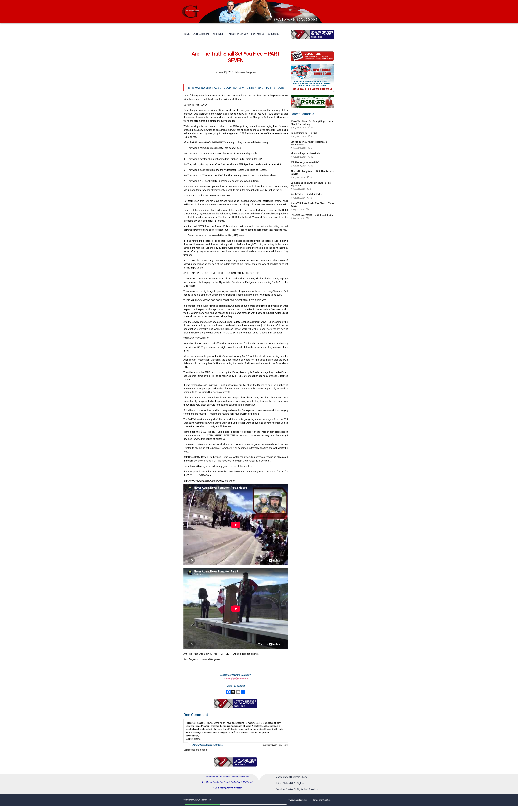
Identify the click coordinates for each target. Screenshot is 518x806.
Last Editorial (201, 34)
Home (186, 34)
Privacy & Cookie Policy (297, 800)
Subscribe (273, 34)
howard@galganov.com (236, 678)
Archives (218, 34)
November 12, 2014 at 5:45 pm (275, 745)
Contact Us (257, 34)
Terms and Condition (321, 800)
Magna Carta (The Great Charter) (292, 777)
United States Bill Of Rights (289, 783)
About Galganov (238, 34)
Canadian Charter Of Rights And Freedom (296, 789)
